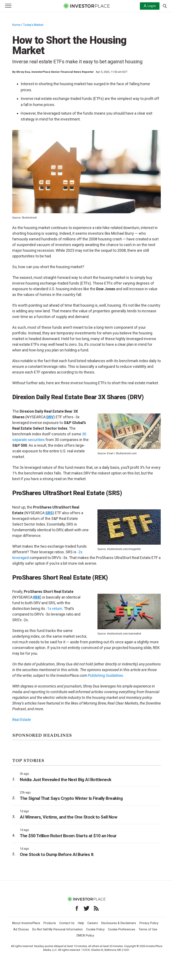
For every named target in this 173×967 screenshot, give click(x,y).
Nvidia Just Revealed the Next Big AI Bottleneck (65, 779)
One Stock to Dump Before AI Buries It (57, 854)
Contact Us (66, 923)
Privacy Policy (148, 923)
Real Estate (21, 719)
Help (81, 923)
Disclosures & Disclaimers (118, 923)
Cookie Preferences (121, 929)
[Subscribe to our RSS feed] (96, 908)
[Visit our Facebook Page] (77, 908)
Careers (92, 923)
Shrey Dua (23, 71)
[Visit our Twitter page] (86, 908)
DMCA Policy (85, 935)
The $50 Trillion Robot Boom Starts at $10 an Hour (68, 835)
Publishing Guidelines (105, 675)
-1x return (54, 608)
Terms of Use (148, 929)
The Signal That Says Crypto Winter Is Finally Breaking (71, 798)
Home (16, 24)
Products (49, 923)
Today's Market (33, 24)
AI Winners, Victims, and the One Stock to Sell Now (68, 817)
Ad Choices (21, 929)
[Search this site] (165, 5)
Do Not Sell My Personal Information (57, 929)
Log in (152, 6)
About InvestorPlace (26, 923)
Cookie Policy (95, 929)
